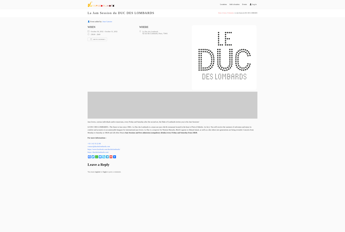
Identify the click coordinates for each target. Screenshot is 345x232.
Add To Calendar (98, 39)
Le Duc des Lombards (150, 31)
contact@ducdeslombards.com (99, 146)
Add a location (234, 4)
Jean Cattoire (107, 22)
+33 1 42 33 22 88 (94, 144)
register (98, 172)
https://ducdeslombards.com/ (98, 152)
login (105, 172)
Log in (254, 4)
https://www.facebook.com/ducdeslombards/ (104, 149)
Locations (223, 4)
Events (244, 4)
